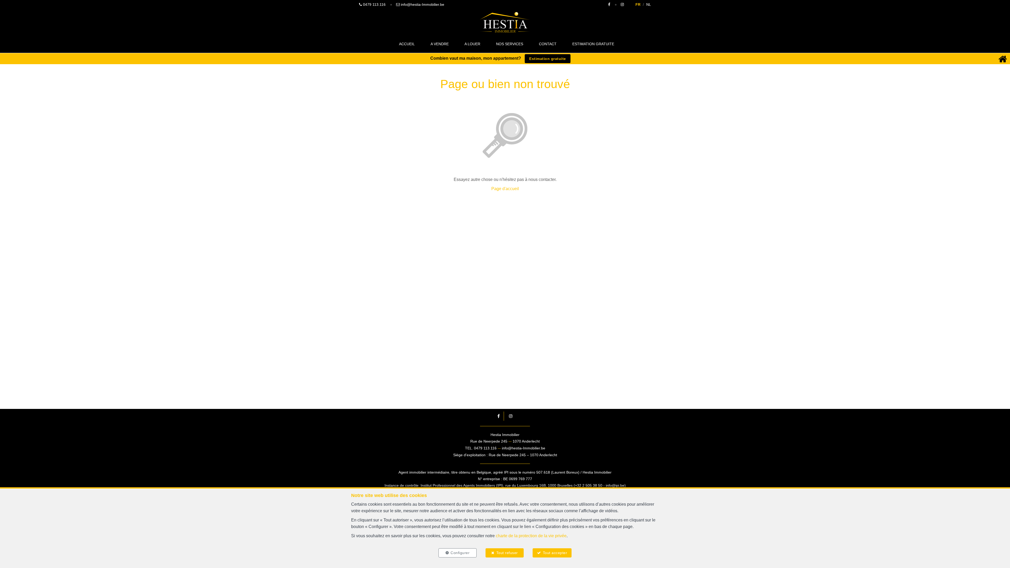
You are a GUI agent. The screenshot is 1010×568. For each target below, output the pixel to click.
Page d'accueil (505, 188)
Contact (548, 44)
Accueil (407, 44)
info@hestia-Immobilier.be (523, 448)
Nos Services (509, 44)
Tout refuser (507, 553)
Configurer (460, 553)
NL (648, 4)
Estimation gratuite (593, 44)
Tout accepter (555, 553)
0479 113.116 (485, 448)
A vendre (440, 44)
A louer (472, 44)
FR (637, 4)
